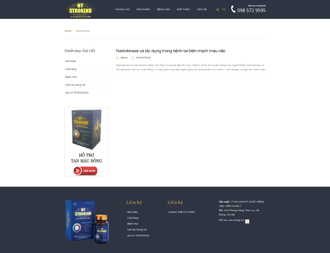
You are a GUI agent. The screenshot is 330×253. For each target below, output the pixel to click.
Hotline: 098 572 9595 (181, 212)
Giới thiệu (70, 61)
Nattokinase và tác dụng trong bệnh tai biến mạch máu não (170, 50)
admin (124, 57)
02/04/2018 (143, 57)
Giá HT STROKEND (77, 92)
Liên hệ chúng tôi (75, 84)
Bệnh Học (71, 76)
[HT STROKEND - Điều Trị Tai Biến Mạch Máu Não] (80, 9)
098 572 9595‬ (251, 10)
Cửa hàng (70, 69)
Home (68, 30)
